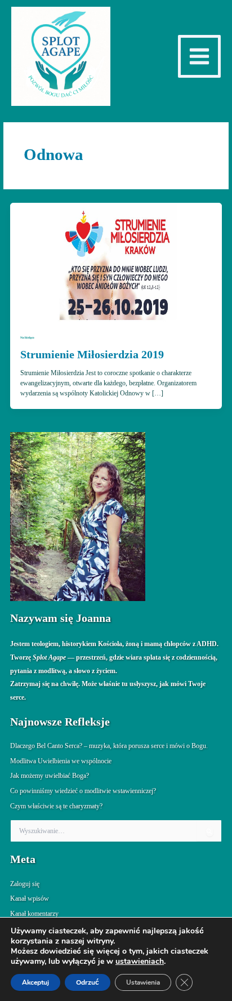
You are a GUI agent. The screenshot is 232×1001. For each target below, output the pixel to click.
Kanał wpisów (29, 898)
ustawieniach (139, 961)
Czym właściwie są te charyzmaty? (56, 806)
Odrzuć (87, 982)
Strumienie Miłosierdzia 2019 (92, 354)
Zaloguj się (24, 884)
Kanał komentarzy (34, 914)
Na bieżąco (27, 337)
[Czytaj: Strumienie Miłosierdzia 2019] (116, 261)
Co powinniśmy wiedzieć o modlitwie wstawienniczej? (83, 791)
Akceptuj (35, 982)
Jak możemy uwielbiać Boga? (49, 776)
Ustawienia (143, 982)
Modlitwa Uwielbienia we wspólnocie (60, 761)
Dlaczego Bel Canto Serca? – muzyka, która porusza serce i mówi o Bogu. (109, 746)
